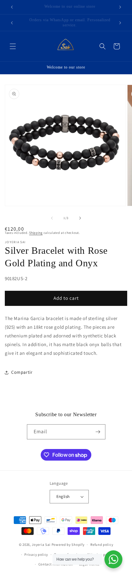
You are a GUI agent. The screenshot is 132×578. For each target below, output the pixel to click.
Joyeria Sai (41, 544)
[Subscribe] (98, 431)
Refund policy (101, 544)
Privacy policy (36, 554)
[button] (13, 46)
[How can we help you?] (113, 559)
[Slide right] (80, 218)
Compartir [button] (21, 372)
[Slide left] (52, 218)
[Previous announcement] (12, 7)
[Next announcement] (120, 7)
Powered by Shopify (68, 544)
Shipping (36, 233)
